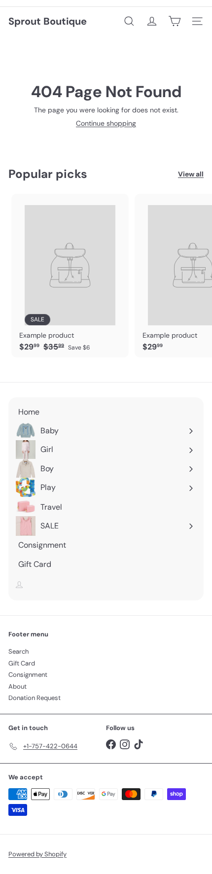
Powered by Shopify (37, 854)
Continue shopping (106, 123)
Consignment (27, 674)
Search (18, 651)
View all (191, 174)
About (17, 686)
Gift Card (21, 663)
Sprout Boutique (47, 21)
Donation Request (34, 698)
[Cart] (174, 21)
